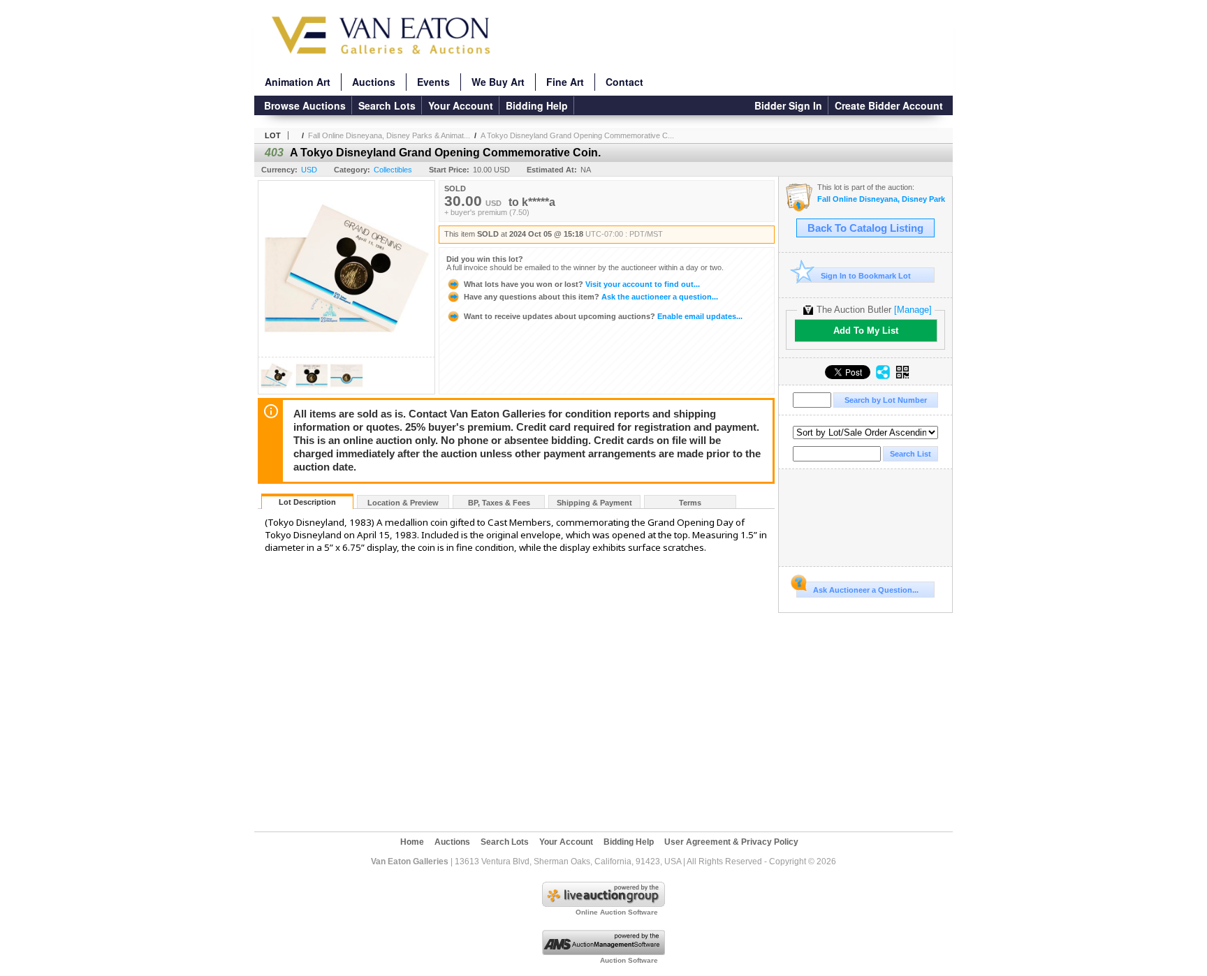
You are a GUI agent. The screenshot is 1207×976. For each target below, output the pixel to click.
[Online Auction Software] (603, 904)
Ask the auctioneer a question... (591, 297)
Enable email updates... (603, 316)
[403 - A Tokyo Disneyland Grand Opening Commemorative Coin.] (276, 390)
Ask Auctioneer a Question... (866, 590)
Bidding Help (537, 105)
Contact (624, 82)
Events (433, 82)
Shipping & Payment (594, 502)
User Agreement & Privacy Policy (731, 842)
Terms (690, 502)
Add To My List (865, 330)
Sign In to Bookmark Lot (866, 276)
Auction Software (629, 960)
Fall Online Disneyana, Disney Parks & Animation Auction (881, 199)
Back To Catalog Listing (865, 228)
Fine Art (565, 82)
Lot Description (307, 502)
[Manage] (913, 309)
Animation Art (297, 82)
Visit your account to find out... (582, 284)
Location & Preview (403, 502)
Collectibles (393, 169)
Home (412, 842)
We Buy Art (498, 82)
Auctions (373, 82)
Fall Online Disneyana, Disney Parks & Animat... (389, 135)
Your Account (460, 105)
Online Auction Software (617, 912)
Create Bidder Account (889, 105)
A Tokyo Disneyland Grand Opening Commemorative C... (577, 135)
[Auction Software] (603, 952)
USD (309, 169)
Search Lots (387, 105)
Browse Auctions (305, 105)
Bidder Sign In (788, 105)
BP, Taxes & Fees (499, 502)
